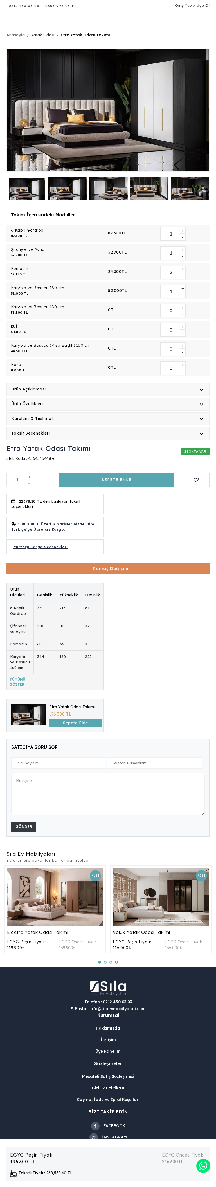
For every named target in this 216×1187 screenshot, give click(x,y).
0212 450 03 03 (24, 5)
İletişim (108, 1039)
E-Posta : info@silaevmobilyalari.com (108, 1008)
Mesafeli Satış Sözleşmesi (108, 1076)
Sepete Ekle (75, 722)
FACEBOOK (114, 1125)
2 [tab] (107, 964)
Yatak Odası (42, 35)
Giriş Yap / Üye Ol (192, 5)
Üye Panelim (108, 1051)
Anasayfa (15, 35)
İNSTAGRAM (114, 1137)
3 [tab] (113, 964)
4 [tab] (118, 964)
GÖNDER (23, 826)
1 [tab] (101, 964)
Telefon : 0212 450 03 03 (108, 1001)
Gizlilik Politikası (108, 1088)
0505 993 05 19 (60, 5)
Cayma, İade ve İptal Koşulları (108, 1099)
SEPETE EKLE (117, 479)
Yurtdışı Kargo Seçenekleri (41, 547)
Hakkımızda (108, 1028)
